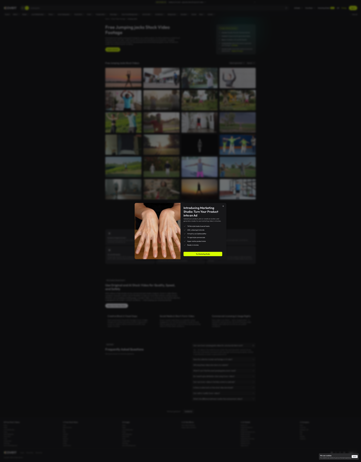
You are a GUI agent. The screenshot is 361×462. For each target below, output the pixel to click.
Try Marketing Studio (203, 254)
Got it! (354, 456)
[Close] (223, 206)
